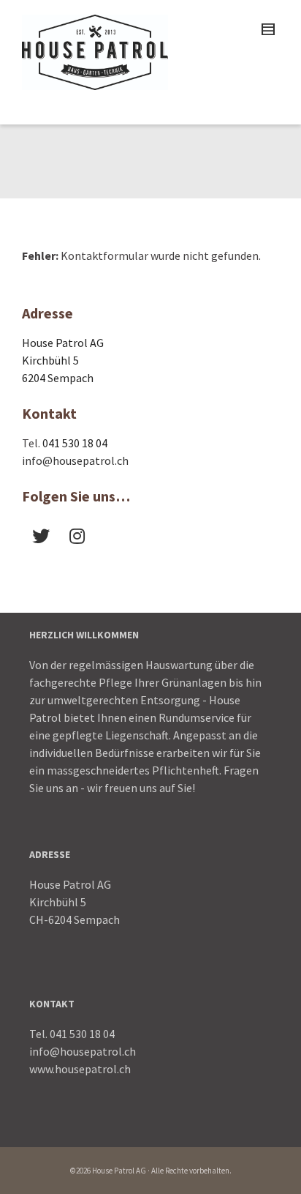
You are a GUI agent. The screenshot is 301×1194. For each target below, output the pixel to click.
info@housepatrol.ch (75, 460)
